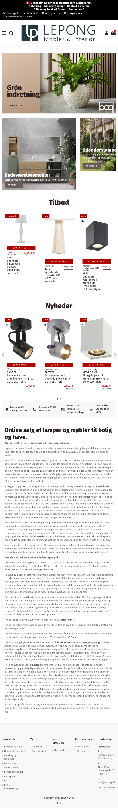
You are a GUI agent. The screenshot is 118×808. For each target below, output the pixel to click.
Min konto (37, 746)
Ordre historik (39, 751)
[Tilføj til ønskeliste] (35, 219)
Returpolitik (10, 776)
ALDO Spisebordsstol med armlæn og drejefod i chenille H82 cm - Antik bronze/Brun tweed (21, 275)
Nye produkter (62, 750)
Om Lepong (10, 763)
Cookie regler (11, 767)
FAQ (6, 780)
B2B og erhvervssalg (11, 787)
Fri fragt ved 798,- (53, 13)
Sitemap (81, 751)
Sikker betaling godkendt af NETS (21, 17)
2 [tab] (60, 398)
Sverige (86, 642)
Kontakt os (83, 746)
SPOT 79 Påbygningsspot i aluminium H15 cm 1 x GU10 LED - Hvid (20, 377)
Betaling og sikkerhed (10, 757)
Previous (3, 354)
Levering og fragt (13, 746)
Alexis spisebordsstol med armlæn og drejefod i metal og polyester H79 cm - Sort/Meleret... (95, 275)
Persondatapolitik (13, 772)
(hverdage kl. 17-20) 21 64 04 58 (22, 13)
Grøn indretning (23, 91)
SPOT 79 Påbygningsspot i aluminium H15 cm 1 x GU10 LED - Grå (95, 377)
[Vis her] (35, 230)
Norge (97, 642)
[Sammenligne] (35, 224)
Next (115, 354)
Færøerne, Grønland (70, 642)
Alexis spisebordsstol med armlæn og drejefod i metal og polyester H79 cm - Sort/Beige (57, 275)
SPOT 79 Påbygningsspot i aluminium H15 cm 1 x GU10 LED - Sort (57, 377)
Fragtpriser (67, 619)
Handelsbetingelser (14, 751)
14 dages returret (75, 13)
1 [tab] (57, 398)
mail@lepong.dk (106, 782)
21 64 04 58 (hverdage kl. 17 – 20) (106, 770)
